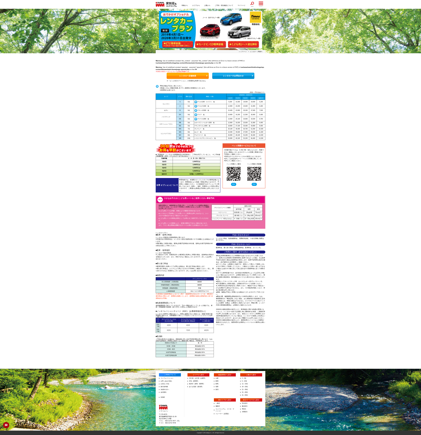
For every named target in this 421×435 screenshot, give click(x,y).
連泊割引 (245, 406)
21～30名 (245, 389)
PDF (233, 184)
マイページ (241, 5)
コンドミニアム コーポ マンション (225, 410)
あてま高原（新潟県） (196, 386)
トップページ (243, 51)
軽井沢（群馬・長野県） (197, 384)
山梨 (217, 378)
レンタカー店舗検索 (187, 76)
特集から (185, 5)
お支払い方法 (165, 384)
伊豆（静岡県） (194, 381)
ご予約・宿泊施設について (224, 5)
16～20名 (245, 386)
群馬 (217, 384)
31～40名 (245, 392)
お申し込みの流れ (166, 381)
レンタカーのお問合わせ (233, 76)
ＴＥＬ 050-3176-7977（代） (169, 421)
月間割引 (245, 412)
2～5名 (244, 378)
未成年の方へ (165, 389)
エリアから (196, 5)
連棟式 (218, 406)
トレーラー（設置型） (223, 414)
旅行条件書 (164, 386)
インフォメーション (167, 378)
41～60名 (245, 395)
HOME (163, 397)
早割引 (244, 409)
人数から (207, 5)
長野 (217, 386)
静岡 (217, 381)
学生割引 (245, 403)
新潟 (217, 389)
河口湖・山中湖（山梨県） (197, 378)
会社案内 (163, 392)
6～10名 (244, 381)
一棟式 (218, 403)
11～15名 (245, 384)
